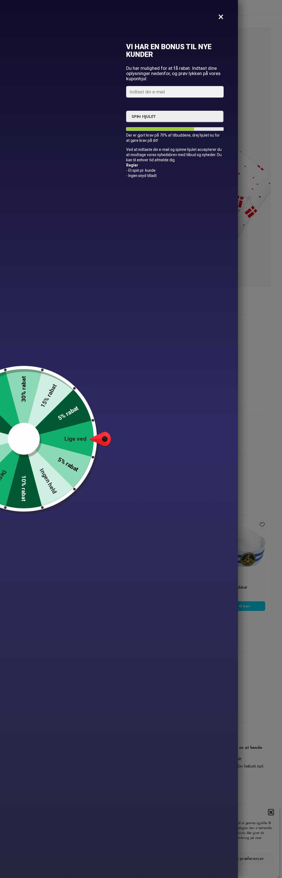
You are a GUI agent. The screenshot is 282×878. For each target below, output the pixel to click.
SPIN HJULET (144, 116)
